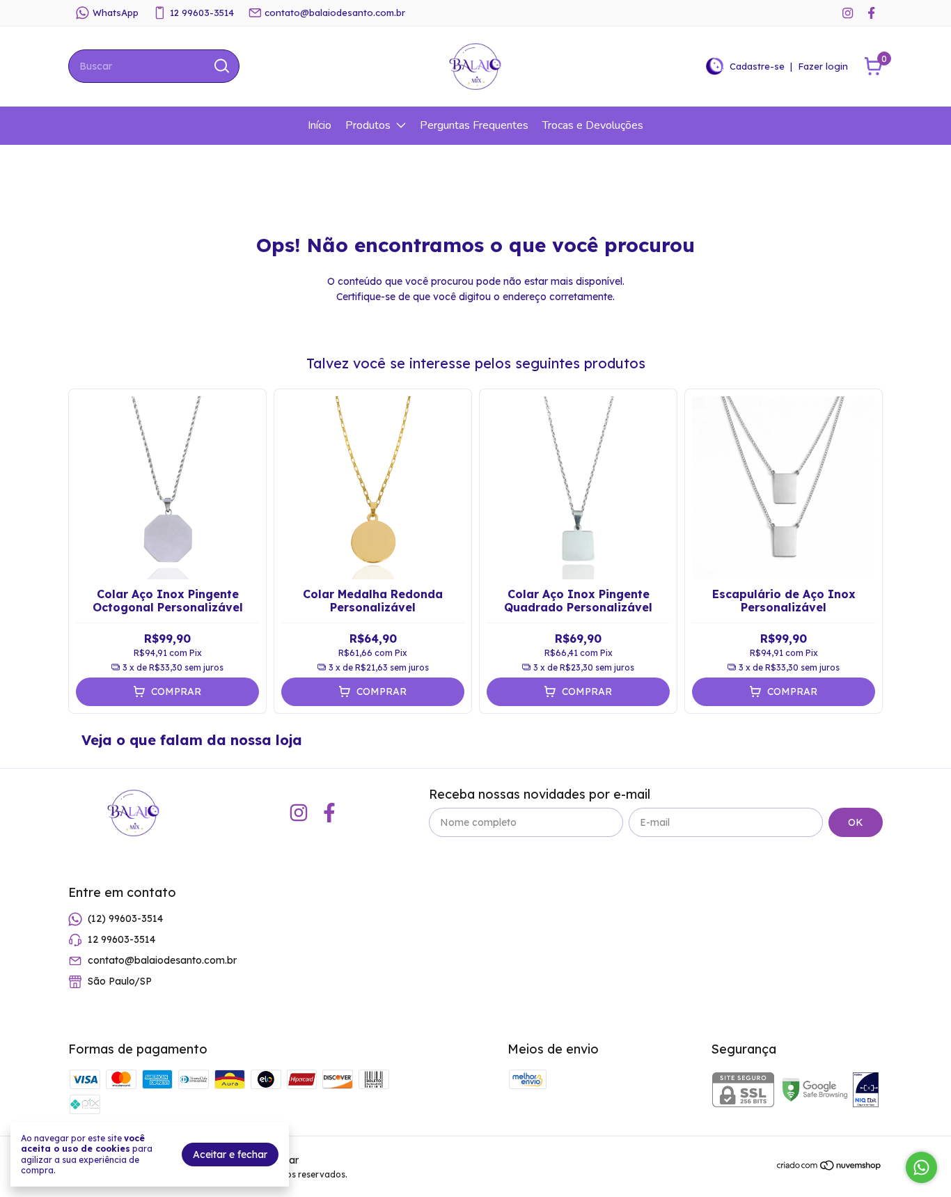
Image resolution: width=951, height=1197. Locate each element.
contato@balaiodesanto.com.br (335, 12)
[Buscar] (221, 65)
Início (319, 125)
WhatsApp (116, 12)
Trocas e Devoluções (592, 125)
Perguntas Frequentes (474, 125)
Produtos (368, 125)
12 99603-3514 (202, 12)
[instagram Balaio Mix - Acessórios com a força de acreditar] (847, 12)
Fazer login (823, 66)
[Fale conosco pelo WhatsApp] (921, 1167)
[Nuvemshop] (829, 1167)
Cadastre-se (757, 66)
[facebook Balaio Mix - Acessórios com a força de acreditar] (871, 12)
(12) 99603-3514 (125, 918)
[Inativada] (865, 1091)
